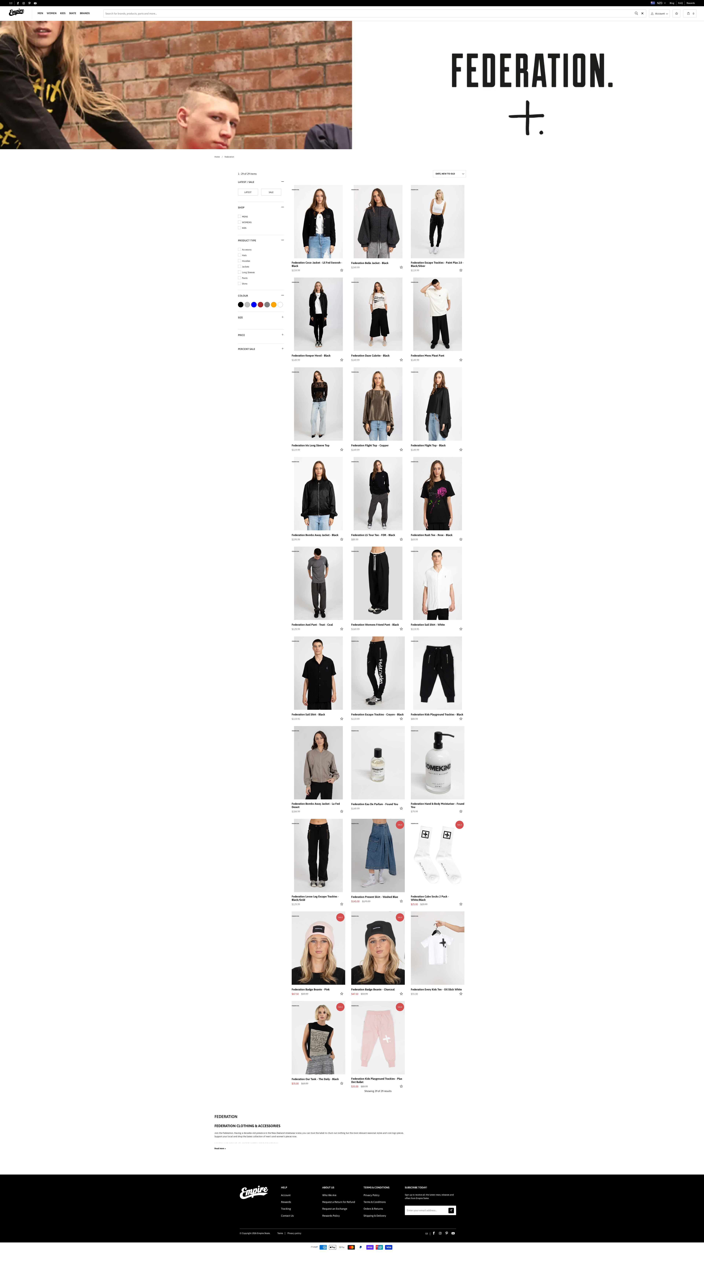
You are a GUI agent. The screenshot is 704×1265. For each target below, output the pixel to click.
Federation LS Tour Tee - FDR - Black (373, 535)
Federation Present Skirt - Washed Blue (374, 896)
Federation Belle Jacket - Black (369, 263)
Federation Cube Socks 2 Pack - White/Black (430, 898)
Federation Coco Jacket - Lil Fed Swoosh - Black (317, 264)
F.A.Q (680, 3)
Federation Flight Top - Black (428, 445)
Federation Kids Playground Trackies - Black (437, 714)
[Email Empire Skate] (10, 3)
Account (286, 1195)
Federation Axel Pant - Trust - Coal (312, 624)
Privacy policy (294, 1233)
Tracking (286, 1208)
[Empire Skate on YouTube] (35, 3)
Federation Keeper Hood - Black (311, 355)
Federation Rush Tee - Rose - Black (431, 535)
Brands (85, 13)
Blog (672, 3)
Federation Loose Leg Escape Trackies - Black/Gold (315, 898)
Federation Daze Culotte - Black (370, 355)
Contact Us (287, 1215)
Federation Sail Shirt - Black (308, 714)
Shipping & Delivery (375, 1215)
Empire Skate (263, 1233)
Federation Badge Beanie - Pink (311, 989)
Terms (280, 1233)
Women (51, 13)
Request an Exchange (334, 1208)
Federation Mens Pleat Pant (427, 355)
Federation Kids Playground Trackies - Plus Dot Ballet (376, 1080)
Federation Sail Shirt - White (428, 624)
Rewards (691, 3)
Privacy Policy (372, 1195)
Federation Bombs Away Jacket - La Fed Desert (316, 805)
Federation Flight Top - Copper (369, 445)
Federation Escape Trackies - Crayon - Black (377, 714)
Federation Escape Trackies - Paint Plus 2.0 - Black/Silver (437, 264)
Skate (72, 13)
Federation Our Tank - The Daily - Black (315, 1079)
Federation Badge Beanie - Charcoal (373, 989)
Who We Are (329, 1195)
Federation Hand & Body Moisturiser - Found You (437, 805)
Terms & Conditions (375, 1201)
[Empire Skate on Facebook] (18, 3)
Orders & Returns (373, 1208)
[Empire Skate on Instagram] (23, 3)
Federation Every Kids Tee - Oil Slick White (436, 989)
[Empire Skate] (16, 12)
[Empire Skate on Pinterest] (29, 3)
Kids (62, 13)
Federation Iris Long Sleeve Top (310, 445)
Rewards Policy (331, 1215)
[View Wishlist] (676, 14)
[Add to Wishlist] (342, 270)
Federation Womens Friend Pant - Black (375, 624)
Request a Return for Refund (338, 1201)
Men (40, 13)
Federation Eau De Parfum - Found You (374, 804)
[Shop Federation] (295, 189)
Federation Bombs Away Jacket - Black (315, 535)
